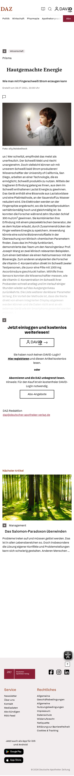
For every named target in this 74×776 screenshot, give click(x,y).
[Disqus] (37, 605)
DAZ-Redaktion (12, 411)
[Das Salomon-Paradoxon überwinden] (37, 497)
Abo (68, 18)
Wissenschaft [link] (16, 51)
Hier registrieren (18, 359)
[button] (6, 8)
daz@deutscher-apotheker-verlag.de (26, 415)
